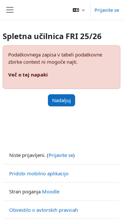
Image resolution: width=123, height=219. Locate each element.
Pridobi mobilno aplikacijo (39, 173)
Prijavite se (106, 10)
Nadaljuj (61, 100)
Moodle (50, 191)
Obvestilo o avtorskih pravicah (43, 210)
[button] (79, 10)
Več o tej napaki (28, 74)
